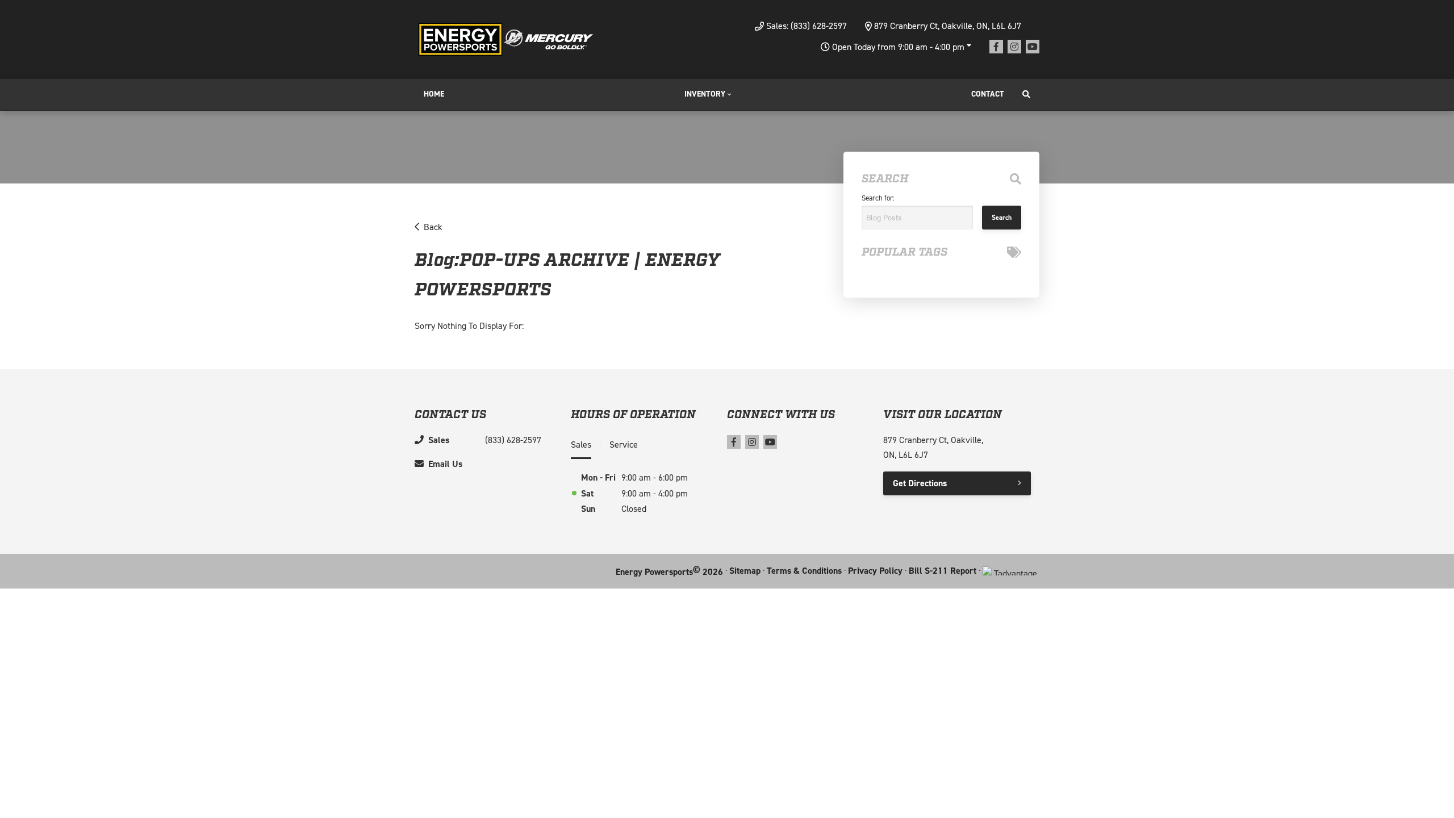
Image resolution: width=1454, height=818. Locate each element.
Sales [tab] (581, 444)
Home (434, 94)
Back (433, 227)
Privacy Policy (875, 571)
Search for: (878, 198)
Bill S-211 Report (942, 571)
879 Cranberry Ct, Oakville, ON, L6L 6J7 (947, 26)
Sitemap (745, 571)
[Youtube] (1032, 46)
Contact (987, 94)
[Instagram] (1014, 46)
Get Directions (920, 483)
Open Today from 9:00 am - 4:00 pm (898, 47)
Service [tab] (623, 444)
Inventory (704, 94)
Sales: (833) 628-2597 (806, 26)
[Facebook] (996, 46)
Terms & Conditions (804, 571)
